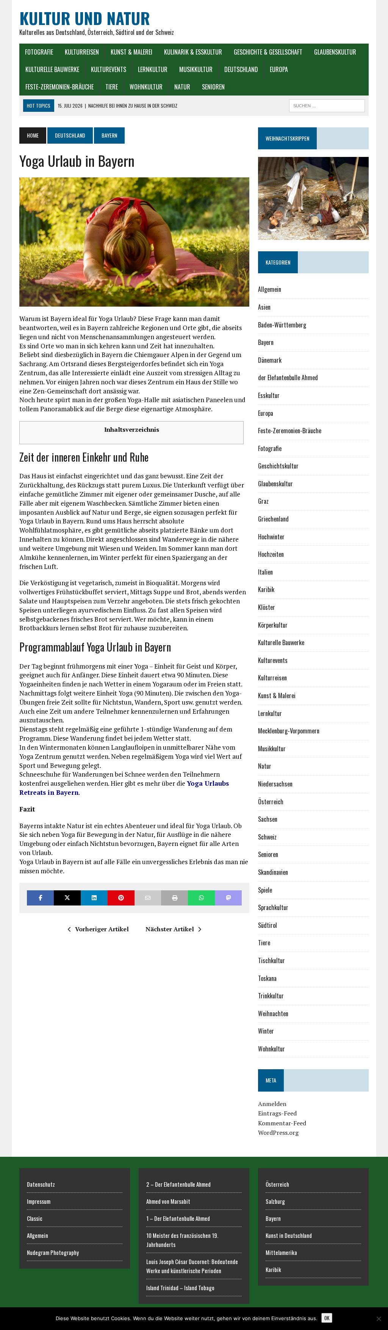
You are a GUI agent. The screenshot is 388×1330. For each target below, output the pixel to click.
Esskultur (269, 395)
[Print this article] (174, 897)
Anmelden (272, 1104)
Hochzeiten (271, 554)
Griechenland (273, 518)
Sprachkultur (273, 907)
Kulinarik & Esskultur (193, 51)
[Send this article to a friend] (148, 897)
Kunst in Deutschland (289, 1235)
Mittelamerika (281, 1252)
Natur (182, 86)
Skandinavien (273, 872)
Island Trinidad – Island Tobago (180, 1287)
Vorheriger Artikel (102, 929)
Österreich (270, 801)
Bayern (266, 342)
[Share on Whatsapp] (201, 897)
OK (326, 1318)
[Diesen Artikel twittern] (67, 897)
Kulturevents (108, 69)
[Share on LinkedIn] (94, 897)
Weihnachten (273, 1013)
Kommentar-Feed (282, 1123)
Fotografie (39, 51)
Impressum (38, 1201)
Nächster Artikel (170, 929)
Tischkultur (271, 960)
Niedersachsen (275, 783)
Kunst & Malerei (131, 51)
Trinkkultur (271, 995)
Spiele (265, 889)
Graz (263, 501)
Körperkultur (273, 625)
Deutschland (241, 69)
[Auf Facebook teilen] (40, 897)
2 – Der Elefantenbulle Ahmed (178, 1184)
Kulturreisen (82, 51)
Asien (264, 307)
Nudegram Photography (53, 1252)
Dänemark (270, 360)
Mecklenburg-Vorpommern (288, 730)
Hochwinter (271, 536)
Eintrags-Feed (277, 1113)
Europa (279, 69)
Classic (34, 1218)
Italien (265, 571)
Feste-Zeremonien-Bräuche (59, 86)
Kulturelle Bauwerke (52, 69)
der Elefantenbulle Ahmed (288, 377)
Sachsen (267, 819)
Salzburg (275, 1201)
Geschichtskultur (278, 465)
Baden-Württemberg (282, 324)
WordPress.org (278, 1132)
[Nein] (378, 1318)
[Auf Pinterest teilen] (121, 897)
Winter (266, 1030)
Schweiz (267, 836)
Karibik (266, 589)
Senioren (213, 86)
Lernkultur (152, 69)
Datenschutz (41, 1184)
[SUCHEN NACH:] (327, 104)
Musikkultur (196, 69)
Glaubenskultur (335, 51)
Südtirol (267, 925)
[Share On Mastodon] (228, 897)
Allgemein (269, 289)
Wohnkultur (146, 86)
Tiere (111, 86)
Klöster (266, 607)
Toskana (267, 978)
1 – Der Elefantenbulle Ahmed (178, 1218)
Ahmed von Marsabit (168, 1201)
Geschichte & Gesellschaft (268, 51)
